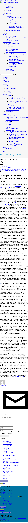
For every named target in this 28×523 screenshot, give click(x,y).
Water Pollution (7, 475)
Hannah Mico (4, 166)
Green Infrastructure (8, 454)
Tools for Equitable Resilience (16, 63)
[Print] (0, 172)
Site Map (10, 493)
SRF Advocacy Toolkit (14, 62)
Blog (4, 80)
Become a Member (7, 503)
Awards (7, 33)
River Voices (6, 78)
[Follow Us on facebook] (1, 516)
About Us (5, 4)
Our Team (8, 6)
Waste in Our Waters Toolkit (15, 65)
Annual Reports (9, 32)
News (4, 457)
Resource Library (10, 53)
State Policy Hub (10, 50)
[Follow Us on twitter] (8, 516)
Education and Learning (8, 448)
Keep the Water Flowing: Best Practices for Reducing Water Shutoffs (18, 55)
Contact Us (8, 13)
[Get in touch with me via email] (15, 412)
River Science (6, 464)
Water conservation (8, 471)
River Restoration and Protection (11, 462)
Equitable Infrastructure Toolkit (16, 60)
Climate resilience (7, 444)
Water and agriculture (8, 469)
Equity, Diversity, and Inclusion (8, 169)
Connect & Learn (7, 42)
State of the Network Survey (13, 30)
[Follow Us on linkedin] (3, 516)
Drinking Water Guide (14, 59)
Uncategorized (6, 467)
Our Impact (5, 14)
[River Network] (9, 1)
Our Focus (8, 24)
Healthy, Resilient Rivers (15, 26)
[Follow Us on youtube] (11, 516)
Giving (4, 67)
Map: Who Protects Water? (12, 40)
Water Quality (6, 477)
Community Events (7, 445)
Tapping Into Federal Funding (16, 17)
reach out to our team (18, 376)
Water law (5, 472)
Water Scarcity (6, 478)
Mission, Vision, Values (11, 9)
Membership (6, 35)
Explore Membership (11, 36)
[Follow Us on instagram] (6, 516)
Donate (5, 72)
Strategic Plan (9, 7)
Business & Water (10, 70)
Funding (19, 169)
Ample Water (6, 441)
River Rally (8, 47)
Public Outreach (7, 458)
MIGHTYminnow (11, 521)
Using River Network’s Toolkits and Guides (16, 52)
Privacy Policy (3, 493)
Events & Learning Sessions (12, 43)
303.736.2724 (4, 492)
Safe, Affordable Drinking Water (16, 27)
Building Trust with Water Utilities (17, 57)
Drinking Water (6, 447)
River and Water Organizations (10, 459)
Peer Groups (9, 45)
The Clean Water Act (11, 66)
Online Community (10, 46)
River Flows (8, 442)
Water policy (6, 474)
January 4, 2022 (7, 167)
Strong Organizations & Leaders (19, 170)
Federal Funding (10, 452)
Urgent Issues (6, 468)
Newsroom (8, 12)
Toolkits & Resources (8, 504)
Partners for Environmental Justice (10, 186)
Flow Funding (9, 69)
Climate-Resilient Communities (16, 29)
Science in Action (13, 23)
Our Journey (9, 10)
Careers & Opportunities (12, 49)
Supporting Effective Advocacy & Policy (18, 22)
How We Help (9, 16)
